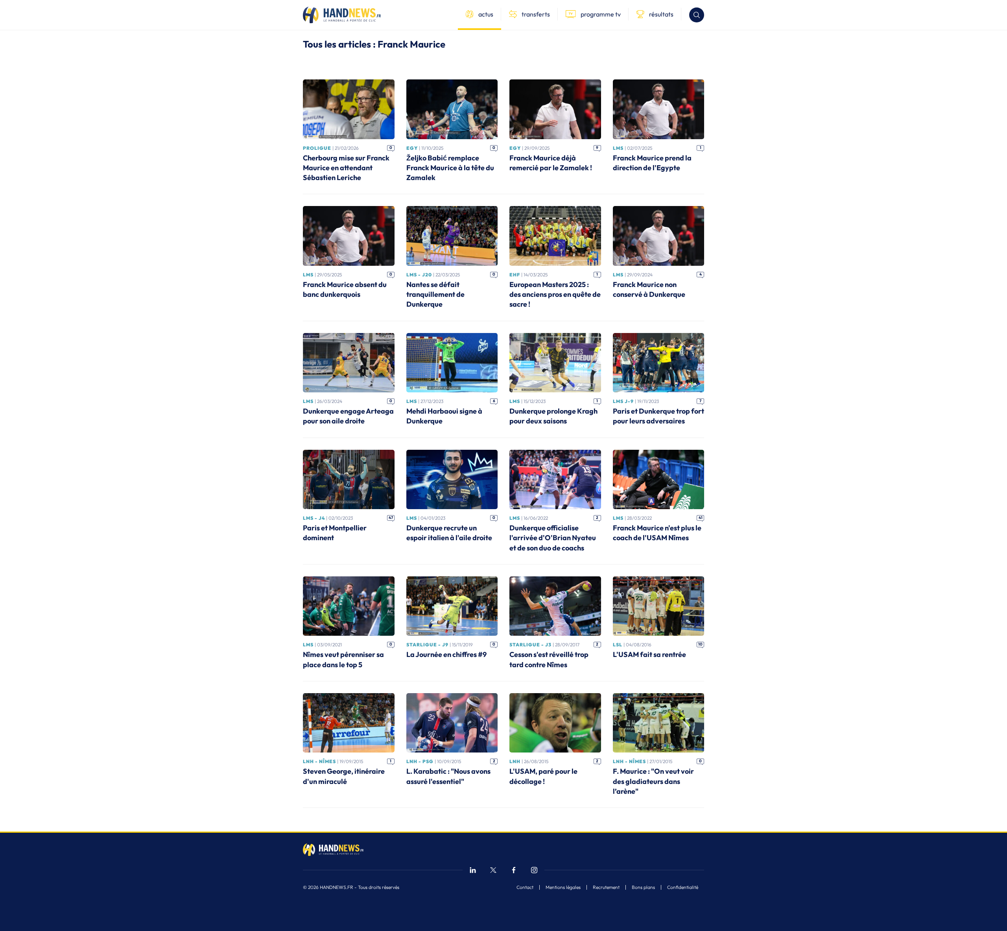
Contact (524, 887)
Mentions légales (563, 887)
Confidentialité (682, 887)
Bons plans (643, 887)
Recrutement (606, 887)
